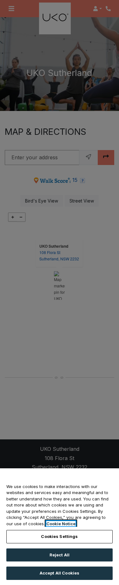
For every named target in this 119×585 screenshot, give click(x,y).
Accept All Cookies (59, 572)
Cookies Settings (59, 536)
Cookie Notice (61, 523)
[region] (59, 526)
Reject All (59, 554)
